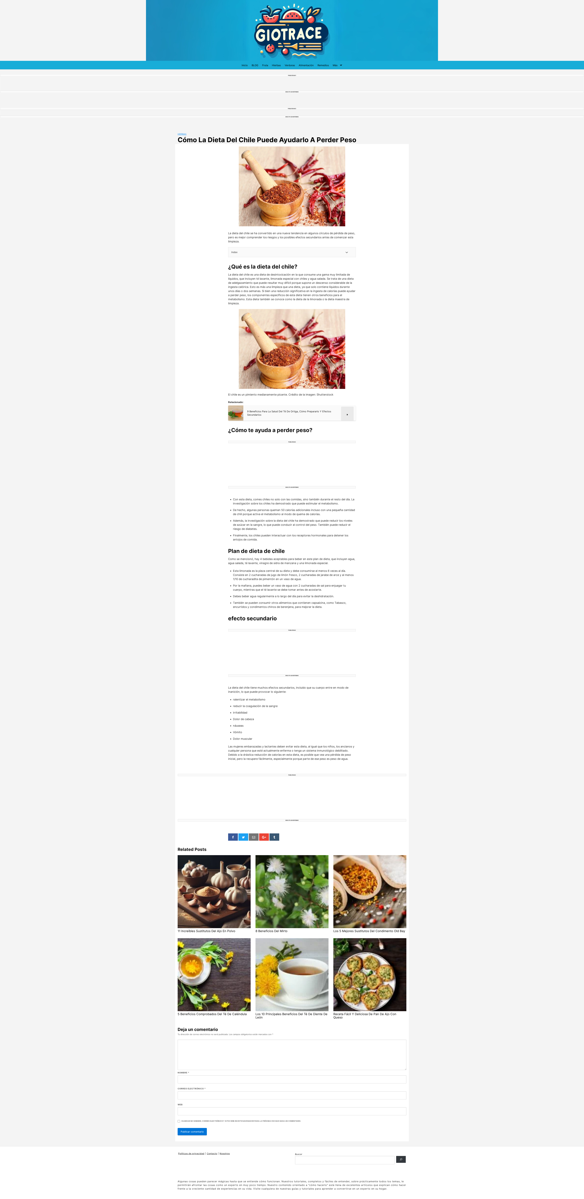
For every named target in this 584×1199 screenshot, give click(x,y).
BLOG (255, 65)
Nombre (183, 1072)
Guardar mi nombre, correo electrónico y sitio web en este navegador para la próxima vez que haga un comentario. (241, 1121)
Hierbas (276, 65)
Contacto (212, 1153)
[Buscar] (401, 1159)
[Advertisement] (292, 464)
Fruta (265, 65)
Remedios (323, 65)
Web (180, 1104)
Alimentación (306, 65)
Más (335, 65)
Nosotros (225, 1153)
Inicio (245, 65)
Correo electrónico (192, 1088)
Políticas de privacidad (191, 1153)
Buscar (298, 1154)
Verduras (290, 65)
